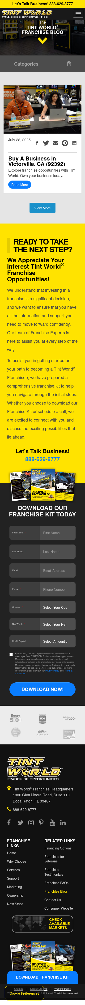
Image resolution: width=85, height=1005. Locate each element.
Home (11, 852)
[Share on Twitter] (46, 143)
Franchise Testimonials (53, 872)
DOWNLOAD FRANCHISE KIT (42, 977)
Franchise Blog (55, 891)
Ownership (15, 895)
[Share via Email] (55, 143)
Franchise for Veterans (54, 859)
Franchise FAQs (56, 882)
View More (42, 207)
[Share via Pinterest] (64, 143)
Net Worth (18, 624)
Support (13, 878)
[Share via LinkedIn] (74, 143)
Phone (16, 589)
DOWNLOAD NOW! (42, 689)
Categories (26, 63)
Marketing (14, 886)
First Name (19, 532)
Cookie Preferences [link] (24, 993)
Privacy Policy (52, 670)
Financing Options (58, 848)
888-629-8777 (61, 3)
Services (13, 869)
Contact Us (52, 899)
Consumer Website (58, 908)
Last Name (19, 551)
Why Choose (16, 861)
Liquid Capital (19, 641)
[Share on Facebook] (37, 143)
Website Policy (62, 988)
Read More (19, 184)
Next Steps (15, 903)
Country (17, 607)
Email (16, 570)
